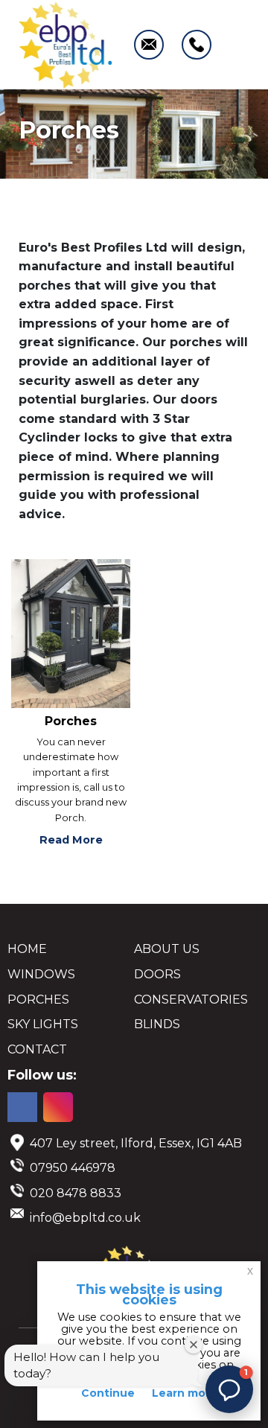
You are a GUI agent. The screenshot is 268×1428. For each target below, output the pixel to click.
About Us (167, 949)
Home (27, 949)
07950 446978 (72, 1168)
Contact (37, 1049)
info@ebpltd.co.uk (85, 1218)
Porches (38, 999)
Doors (157, 974)
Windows (41, 974)
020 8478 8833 (75, 1193)
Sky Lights (42, 1024)
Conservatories (191, 999)
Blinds (157, 1024)
